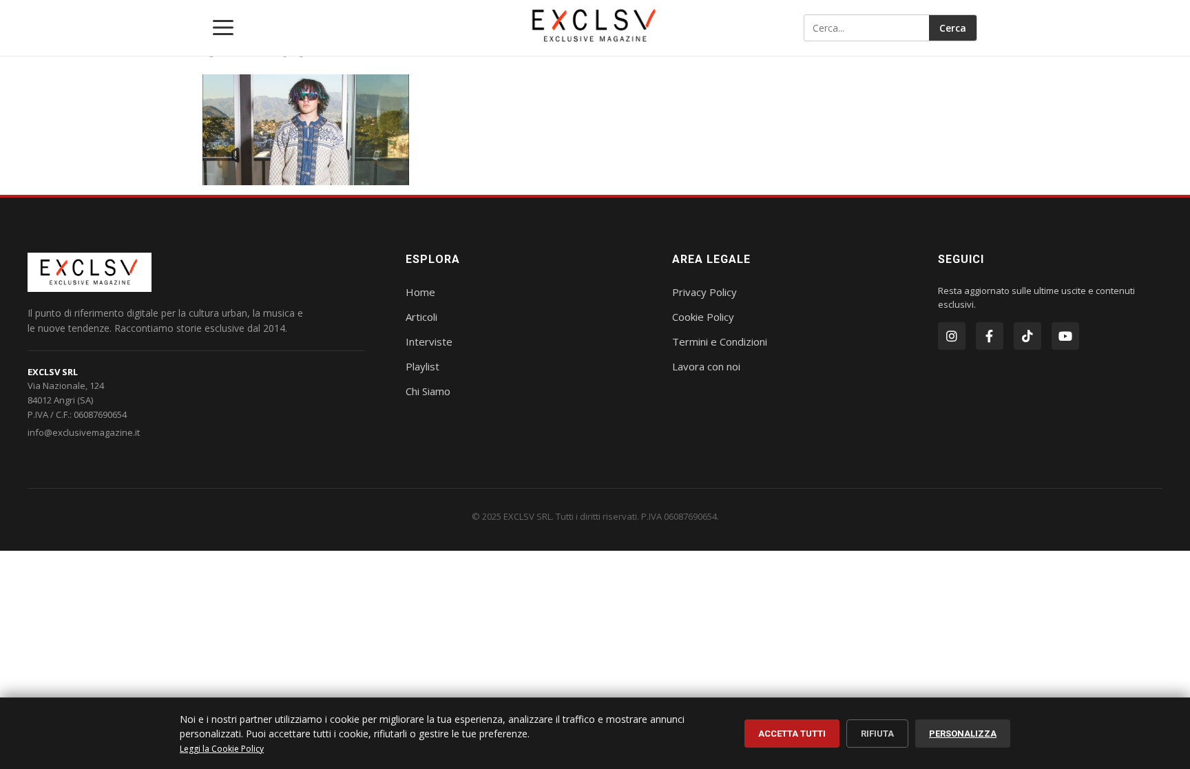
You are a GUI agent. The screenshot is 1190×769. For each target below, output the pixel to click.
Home (420, 292)
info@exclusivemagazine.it (84, 432)
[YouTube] (1065, 336)
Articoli (421, 317)
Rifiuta (877, 733)
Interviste (429, 341)
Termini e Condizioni (719, 341)
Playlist (422, 366)
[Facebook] (989, 336)
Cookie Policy (703, 317)
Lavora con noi (706, 366)
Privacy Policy (704, 292)
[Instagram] (951, 336)
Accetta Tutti (792, 733)
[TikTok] (1027, 336)
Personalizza (962, 733)
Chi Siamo (428, 391)
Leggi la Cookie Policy (222, 749)
